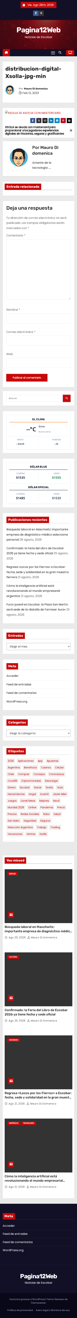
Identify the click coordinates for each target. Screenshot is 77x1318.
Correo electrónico (20, 332)
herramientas (16, 794)
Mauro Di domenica (36, 88)
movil (56, 801)
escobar (25, 787)
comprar (23, 774)
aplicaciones (26, 761)
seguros (45, 820)
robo (46, 814)
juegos (12, 801)
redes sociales (30, 814)
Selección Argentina (20, 827)
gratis (49, 787)
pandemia (46, 807)
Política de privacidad (20, 1310)
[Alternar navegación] (53, 52)
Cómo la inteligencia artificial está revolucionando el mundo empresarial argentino (33, 591)
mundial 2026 (16, 807)
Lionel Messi (28, 801)
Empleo (12, 873)
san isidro (14, 820)
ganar (38, 787)
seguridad (30, 820)
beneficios (30, 767)
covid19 (12, 781)
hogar (32, 794)
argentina (14, 767)
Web (9, 354)
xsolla (43, 834)
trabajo (41, 827)
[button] (61, 52)
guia (60, 787)
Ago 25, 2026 (17, 1020)
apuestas (52, 761)
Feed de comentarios (21, 693)
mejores (44, 801)
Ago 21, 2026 (17, 1103)
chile (11, 774)
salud (57, 814)
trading (55, 827)
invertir (44, 794)
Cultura (13, 957)
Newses (59, 1299)
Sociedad (13, 1040)
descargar (51, 781)
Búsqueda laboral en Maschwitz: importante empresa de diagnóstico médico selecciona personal (37, 534)
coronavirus (56, 774)
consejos (39, 774)
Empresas (14, 1123)
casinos (46, 767)
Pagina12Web (38, 30)
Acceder (12, 676)
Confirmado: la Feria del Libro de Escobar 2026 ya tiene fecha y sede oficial (36, 1012)
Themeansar (38, 1303)
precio (61, 807)
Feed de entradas (18, 684)
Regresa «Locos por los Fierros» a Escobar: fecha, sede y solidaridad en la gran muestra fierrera (37, 572)
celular (59, 767)
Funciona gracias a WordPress (27, 1299)
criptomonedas (31, 781)
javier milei (59, 794)
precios (12, 814)
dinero (12, 787)
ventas (31, 834)
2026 (11, 761)
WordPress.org (16, 701)
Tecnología (28, 1123)
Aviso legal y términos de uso (53, 1310)
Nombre (13, 310)
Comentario (15, 235)
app (40, 761)
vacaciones (15, 834)
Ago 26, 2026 (18, 937)
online (32, 807)
